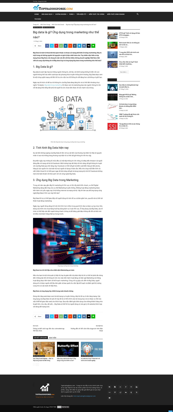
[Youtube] (110, 398)
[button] (137, 14)
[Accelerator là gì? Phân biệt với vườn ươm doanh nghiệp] (92, 349)
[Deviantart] (120, 387)
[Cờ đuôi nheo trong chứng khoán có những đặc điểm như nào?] (113, 106)
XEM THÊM (52, 338)
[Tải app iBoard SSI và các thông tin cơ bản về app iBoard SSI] (113, 126)
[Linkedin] (66, 46)
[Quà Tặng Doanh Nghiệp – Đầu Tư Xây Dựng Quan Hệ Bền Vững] (44, 349)
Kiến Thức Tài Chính (96, 14)
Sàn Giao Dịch (47, 14)
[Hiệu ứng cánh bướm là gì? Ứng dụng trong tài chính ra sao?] (68, 349)
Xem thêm (123, 72)
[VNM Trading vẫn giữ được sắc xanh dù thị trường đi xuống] (113, 116)
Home (36, 14)
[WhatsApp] (61, 46)
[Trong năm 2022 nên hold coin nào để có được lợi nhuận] (113, 54)
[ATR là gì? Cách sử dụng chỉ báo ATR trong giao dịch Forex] (113, 35)
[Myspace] (110, 392)
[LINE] (93, 46)
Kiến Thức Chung (45, 24)
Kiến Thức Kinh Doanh (116, 14)
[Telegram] (79, 46)
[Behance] (110, 387)
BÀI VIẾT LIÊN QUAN (40, 338)
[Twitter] (52, 46)
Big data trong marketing (53, 85)
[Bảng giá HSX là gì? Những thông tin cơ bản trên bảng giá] (113, 97)
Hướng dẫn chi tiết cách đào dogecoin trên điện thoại (87, 330)
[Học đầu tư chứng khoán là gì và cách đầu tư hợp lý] (113, 87)
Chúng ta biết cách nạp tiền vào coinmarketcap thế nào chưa (48, 330)
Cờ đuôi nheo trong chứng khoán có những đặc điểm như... (127, 106)
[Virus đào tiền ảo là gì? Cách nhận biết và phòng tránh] (113, 64)
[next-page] (37, 364)
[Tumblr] (75, 46)
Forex (71, 14)
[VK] (84, 46)
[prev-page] (34, 364)
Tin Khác (37, 19)
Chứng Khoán (60, 14)
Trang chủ (36, 24)
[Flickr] (131, 387)
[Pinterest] (56, 46)
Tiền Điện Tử (81, 14)
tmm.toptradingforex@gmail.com (84, 396)
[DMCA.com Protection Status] (63, 407)
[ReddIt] (70, 46)
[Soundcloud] (126, 392)
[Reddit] (120, 392)
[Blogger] (115, 387)
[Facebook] (47, 46)
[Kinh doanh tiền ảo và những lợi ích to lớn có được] (113, 45)
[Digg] (89, 46)
